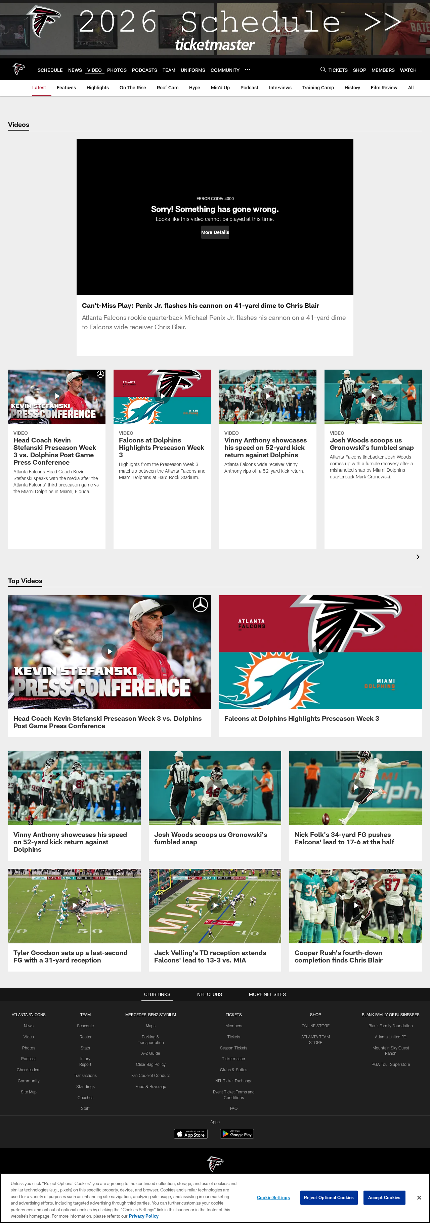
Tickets (233, 1036)
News (29, 1025)
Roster (85, 1036)
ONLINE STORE (316, 1025)
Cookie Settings (273, 1197)
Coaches (85, 1097)
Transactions (85, 1075)
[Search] (323, 69)
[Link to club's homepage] (19, 69)
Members (233, 1025)
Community (29, 1080)
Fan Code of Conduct (150, 1075)
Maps (151, 1025)
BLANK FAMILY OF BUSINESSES (391, 1014)
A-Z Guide (150, 1053)
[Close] (419, 1197)
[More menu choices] (247, 69)
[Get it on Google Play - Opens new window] (237, 1137)
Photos (28, 1047)
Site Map (29, 1091)
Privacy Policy (144, 1216)
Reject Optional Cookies (329, 1197)
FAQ (234, 1108)
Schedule (85, 1025)
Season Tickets (233, 1047)
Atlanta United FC (390, 1036)
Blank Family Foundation (391, 1025)
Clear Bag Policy (151, 1064)
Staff (85, 1108)
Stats (85, 1047)
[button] (215, 232)
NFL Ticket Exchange (233, 1080)
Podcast (28, 1058)
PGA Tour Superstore (391, 1064)
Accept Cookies (384, 1197)
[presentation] (419, 557)
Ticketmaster (233, 1058)
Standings (85, 1086)
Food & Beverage (150, 1086)
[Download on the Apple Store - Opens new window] (191, 1134)
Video (29, 1036)
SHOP (315, 1014)
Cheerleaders (28, 1069)
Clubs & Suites (233, 1069)
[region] (215, 1198)
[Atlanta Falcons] (215, 1165)
